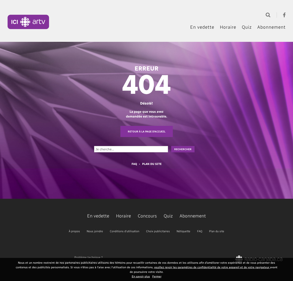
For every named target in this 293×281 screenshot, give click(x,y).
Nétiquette (183, 231)
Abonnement (271, 27)
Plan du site (152, 163)
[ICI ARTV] (28, 22)
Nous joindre (95, 231)
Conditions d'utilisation (124, 231)
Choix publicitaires (158, 231)
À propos (74, 231)
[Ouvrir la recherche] (267, 14)
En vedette (202, 27)
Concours (147, 215)
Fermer (156, 276)
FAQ (134, 163)
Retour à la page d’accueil (146, 131)
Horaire (228, 27)
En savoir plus (141, 276)
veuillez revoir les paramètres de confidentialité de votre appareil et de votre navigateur (212, 267)
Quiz (247, 27)
